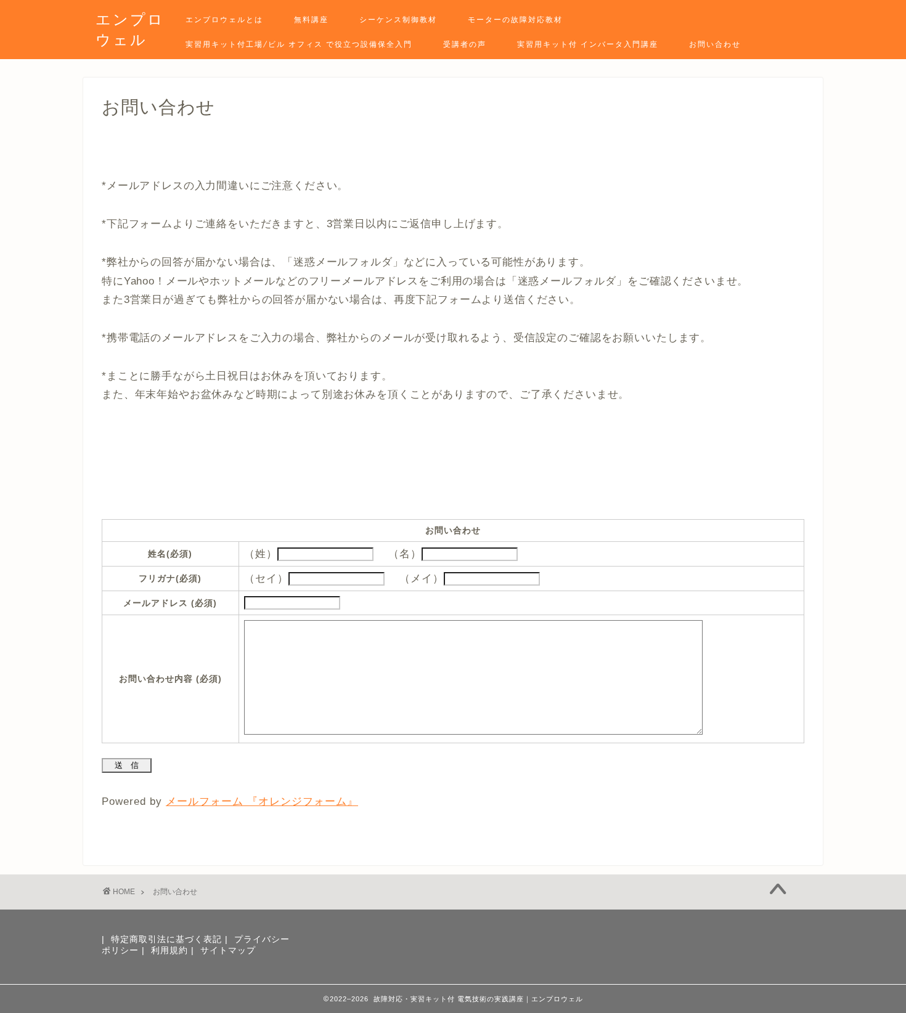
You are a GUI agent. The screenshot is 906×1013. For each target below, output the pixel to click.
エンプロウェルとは (224, 19)
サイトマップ (228, 950)
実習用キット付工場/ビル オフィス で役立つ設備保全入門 (299, 44)
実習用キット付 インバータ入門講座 (587, 44)
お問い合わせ (715, 44)
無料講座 (311, 19)
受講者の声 (464, 44)
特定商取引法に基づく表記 (166, 939)
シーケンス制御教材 (398, 19)
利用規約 (169, 950)
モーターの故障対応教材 (515, 19)
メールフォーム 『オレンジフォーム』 (262, 801)
